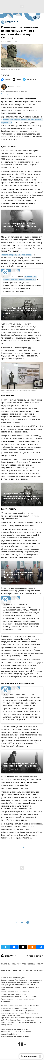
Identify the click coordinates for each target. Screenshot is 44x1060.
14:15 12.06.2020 (6, 41)
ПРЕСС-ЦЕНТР (17, 971)
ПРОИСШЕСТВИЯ (28, 964)
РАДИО (29, 971)
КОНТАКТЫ (38, 971)
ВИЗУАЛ (40, 964)
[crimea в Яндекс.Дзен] (23, 947)
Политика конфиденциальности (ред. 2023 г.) (19, 996)
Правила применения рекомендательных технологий (17, 1000)
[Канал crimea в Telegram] (5, 947)
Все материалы (6, 94)
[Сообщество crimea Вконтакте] (14, 947)
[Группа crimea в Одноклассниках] (32, 947)
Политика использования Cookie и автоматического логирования (15, 993)
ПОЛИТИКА (5, 964)
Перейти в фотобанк (7, 392)
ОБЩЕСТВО (16, 964)
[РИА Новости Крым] (9, 22)
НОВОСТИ (5, 971)
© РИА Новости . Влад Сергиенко (10, 69)
